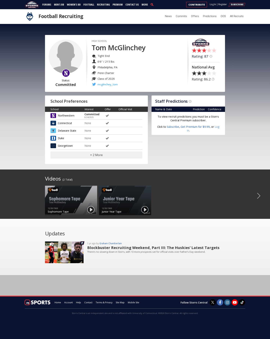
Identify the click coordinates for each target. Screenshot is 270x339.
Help (78, 302)
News (168, 16)
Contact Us (132, 4)
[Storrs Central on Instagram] (227, 302)
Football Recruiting (61, 16)
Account (68, 302)
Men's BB (59, 4)
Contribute (196, 4)
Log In (213, 4)
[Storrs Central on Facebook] (220, 302)
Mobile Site (133, 302)
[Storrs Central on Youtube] (235, 302)
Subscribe (173, 126)
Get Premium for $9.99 (195, 126)
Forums (46, 4)
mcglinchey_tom (108, 84)
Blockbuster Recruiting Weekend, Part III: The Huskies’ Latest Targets (153, 248)
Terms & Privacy (104, 302)
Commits (181, 16)
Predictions (210, 16)
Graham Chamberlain (110, 243)
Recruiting (103, 4)
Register (222, 4)
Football (88, 4)
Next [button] (261, 195)
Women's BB (74, 4)
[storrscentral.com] (32, 4)
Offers (195, 16)
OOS (223, 16)
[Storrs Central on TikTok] (242, 302)
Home (58, 302)
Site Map (120, 302)
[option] (71, 200)
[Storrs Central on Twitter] (213, 302)
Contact (88, 302)
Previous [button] (8, 195)
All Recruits (237, 16)
